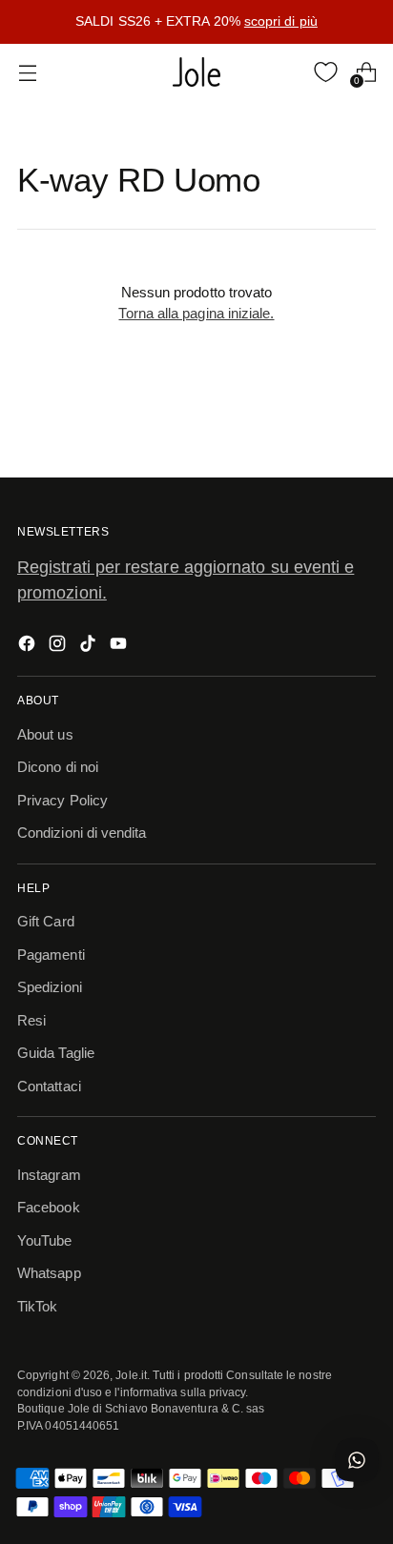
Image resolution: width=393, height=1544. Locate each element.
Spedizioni (49, 987)
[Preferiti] (325, 71)
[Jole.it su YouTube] (120, 647)
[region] (196, 22)
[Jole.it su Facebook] (28, 647)
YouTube (44, 1240)
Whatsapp (49, 1273)
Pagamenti (51, 954)
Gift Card (45, 921)
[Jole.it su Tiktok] (89, 647)
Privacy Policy (62, 800)
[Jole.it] (196, 72)
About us (45, 734)
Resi (31, 1020)
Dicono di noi (57, 767)
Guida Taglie (55, 1053)
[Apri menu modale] (27, 71)
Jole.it (131, 1375)
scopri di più (281, 21)
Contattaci (49, 1086)
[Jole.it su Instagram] (59, 647)
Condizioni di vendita (82, 832)
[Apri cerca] (285, 71)
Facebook (48, 1207)
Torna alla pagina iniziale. (196, 313)
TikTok (37, 1306)
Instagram (49, 1175)
